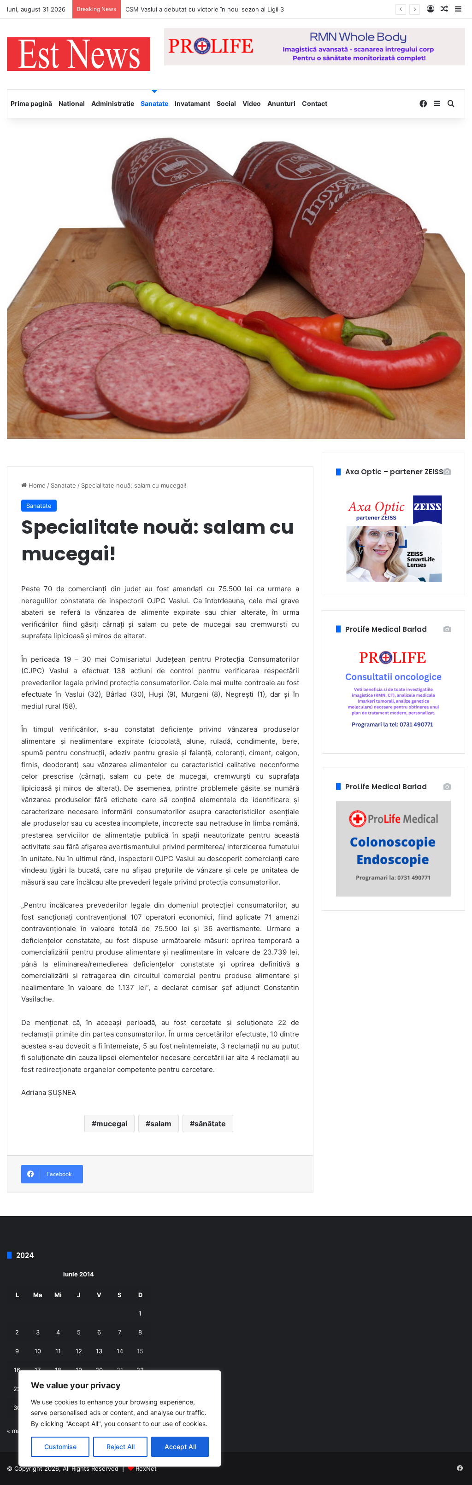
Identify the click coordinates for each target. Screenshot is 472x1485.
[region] (119, 1418)
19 (79, 1370)
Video (251, 103)
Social (226, 103)
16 (17, 1370)
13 (99, 1351)
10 (38, 1351)
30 (17, 1407)
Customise (60, 1446)
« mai (14, 1430)
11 (58, 1351)
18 (58, 1370)
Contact (314, 103)
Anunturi (281, 103)
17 (38, 1370)
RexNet (146, 1468)
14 (120, 1351)
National (72, 103)
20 (99, 1370)
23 (17, 1388)
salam (160, 1123)
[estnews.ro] (78, 54)
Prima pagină (31, 103)
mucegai (111, 1123)
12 (79, 1351)
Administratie (112, 103)
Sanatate (154, 103)
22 (140, 1370)
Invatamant (192, 103)
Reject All (120, 1446)
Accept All (180, 1446)
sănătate (210, 1123)
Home (36, 485)
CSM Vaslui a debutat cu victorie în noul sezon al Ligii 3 (204, 9)
